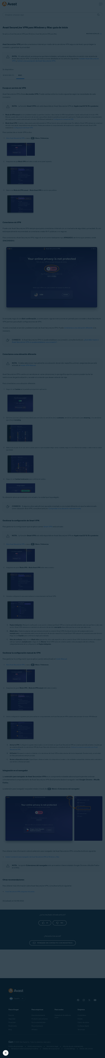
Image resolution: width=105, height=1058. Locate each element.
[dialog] (52, 529)
